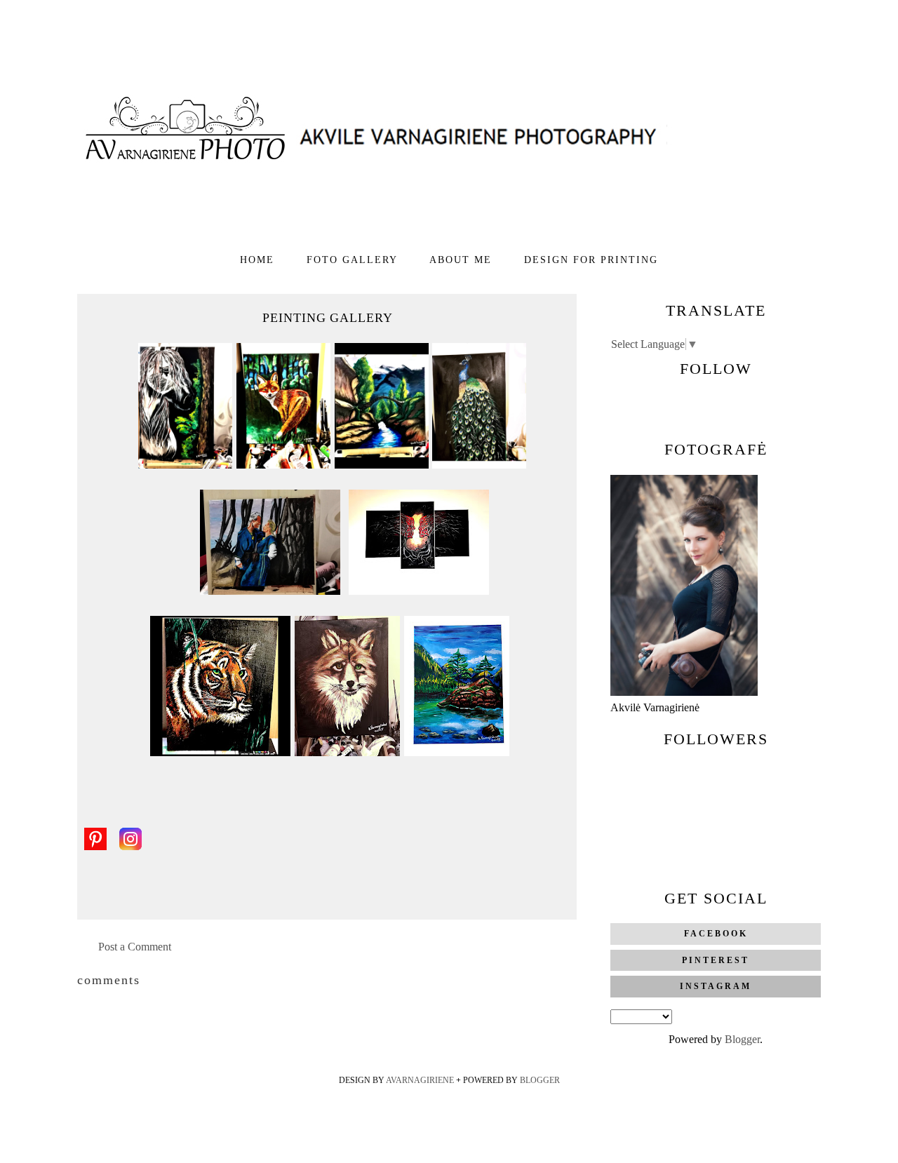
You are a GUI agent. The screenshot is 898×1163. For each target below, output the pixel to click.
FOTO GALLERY (354, 260)
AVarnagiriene (421, 1080)
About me (462, 260)
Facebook (716, 934)
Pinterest (715, 960)
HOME (259, 260)
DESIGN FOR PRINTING (591, 260)
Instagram (715, 986)
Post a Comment (134, 947)
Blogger (742, 1039)
